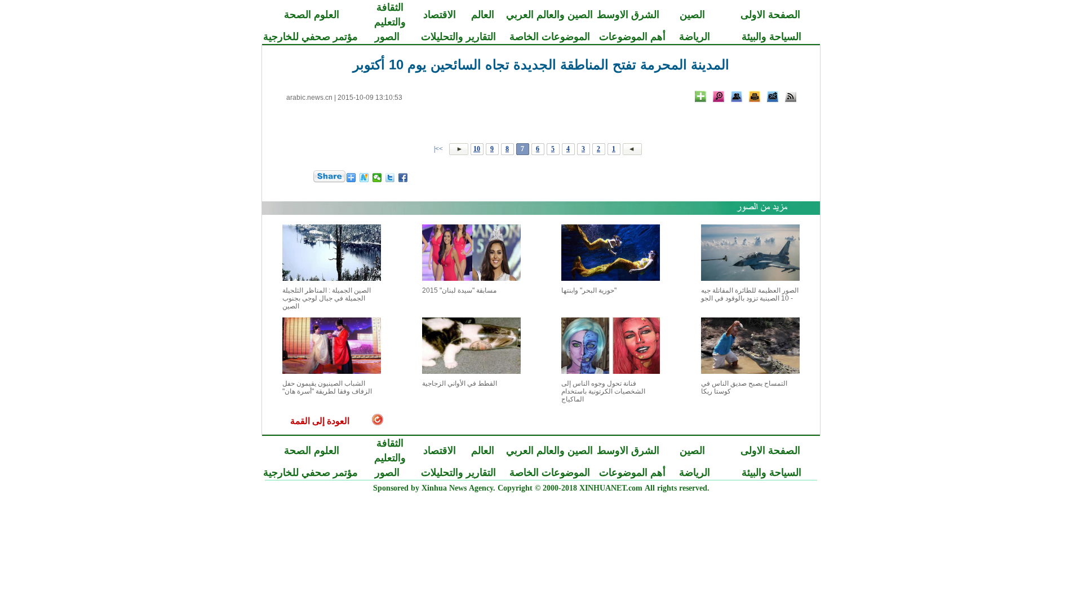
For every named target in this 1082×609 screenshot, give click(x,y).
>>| (439, 149)
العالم (482, 14)
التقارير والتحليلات (458, 36)
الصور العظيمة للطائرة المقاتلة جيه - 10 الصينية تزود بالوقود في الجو (750, 294)
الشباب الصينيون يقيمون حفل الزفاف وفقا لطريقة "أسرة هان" (327, 387)
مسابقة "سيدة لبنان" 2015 (459, 290)
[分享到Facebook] (403, 177)
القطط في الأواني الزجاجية (459, 383)
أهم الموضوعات (632, 36)
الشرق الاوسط (628, 14)
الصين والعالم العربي (549, 14)
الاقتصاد (439, 14)
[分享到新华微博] (364, 177)
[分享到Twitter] (390, 177)
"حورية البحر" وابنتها (589, 290)
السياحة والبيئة (771, 36)
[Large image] (718, 96)
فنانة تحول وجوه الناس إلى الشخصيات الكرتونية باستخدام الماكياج (603, 391)
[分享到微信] (377, 177)
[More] (700, 96)
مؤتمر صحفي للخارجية (310, 36)
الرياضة (694, 36)
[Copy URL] (736, 96)
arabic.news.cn (309, 98)
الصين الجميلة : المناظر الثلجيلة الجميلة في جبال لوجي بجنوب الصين (326, 298)
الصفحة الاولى (770, 14)
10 (476, 149)
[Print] (754, 96)
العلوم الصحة (311, 14)
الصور (387, 36)
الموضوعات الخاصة (549, 36)
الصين (692, 14)
